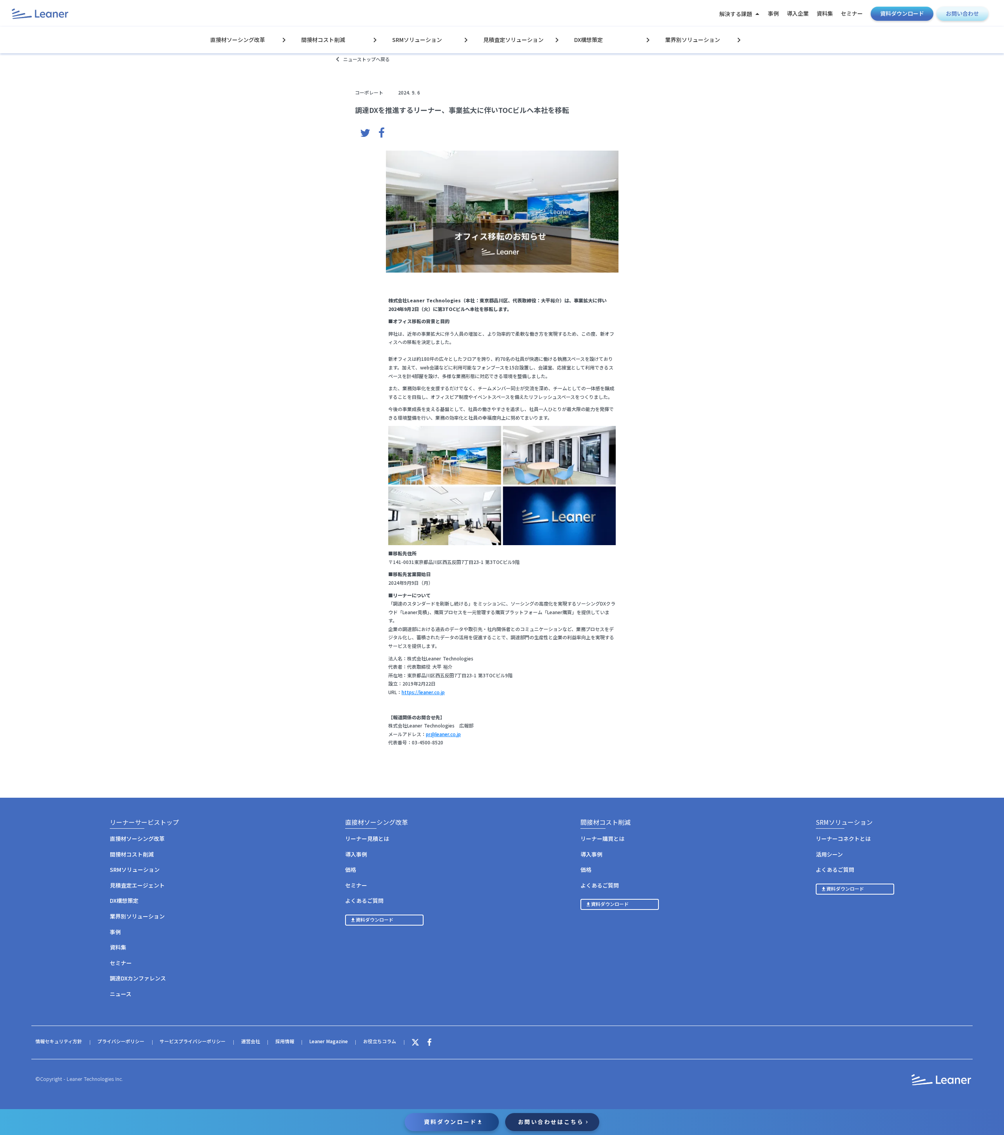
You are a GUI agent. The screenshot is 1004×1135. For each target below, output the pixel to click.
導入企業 (798, 13)
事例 (773, 13)
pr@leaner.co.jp (443, 734)
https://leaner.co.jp (423, 692)
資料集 (825, 13)
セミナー (852, 13)
